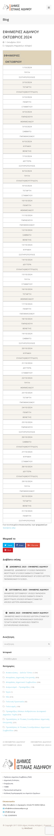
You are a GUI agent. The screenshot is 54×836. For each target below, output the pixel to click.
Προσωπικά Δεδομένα (12, 790)
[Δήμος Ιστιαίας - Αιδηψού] (17, 7)
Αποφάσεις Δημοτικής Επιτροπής (20, 677)
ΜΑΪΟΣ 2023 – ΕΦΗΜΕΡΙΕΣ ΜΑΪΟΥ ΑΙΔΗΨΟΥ (28, 613)
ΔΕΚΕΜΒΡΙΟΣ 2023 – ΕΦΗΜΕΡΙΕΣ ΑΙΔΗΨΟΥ (29, 566)
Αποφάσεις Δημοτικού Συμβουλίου (21, 682)
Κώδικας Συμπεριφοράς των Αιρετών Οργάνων (22, 793)
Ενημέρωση (8, 783)
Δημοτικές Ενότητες (11, 780)
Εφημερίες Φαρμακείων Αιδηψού (18, 45)
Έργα (8, 692)
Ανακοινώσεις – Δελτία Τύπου (19, 672)
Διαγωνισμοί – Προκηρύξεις (18, 687)
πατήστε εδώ (9, 527)
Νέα (7, 697)
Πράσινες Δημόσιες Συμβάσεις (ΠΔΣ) (18, 777)
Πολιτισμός (11, 706)
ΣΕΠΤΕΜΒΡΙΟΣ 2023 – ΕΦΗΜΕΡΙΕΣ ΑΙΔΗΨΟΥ (29, 589)
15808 (6, 787)
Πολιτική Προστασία (15, 701)
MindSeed (28, 828)
